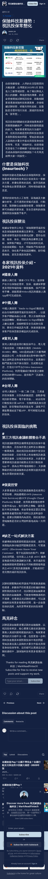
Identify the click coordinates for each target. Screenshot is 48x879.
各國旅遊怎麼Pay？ (12, 785)
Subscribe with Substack (26, 844)
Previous (10, 703)
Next (39, 703)
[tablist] (13, 721)
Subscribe (32, 4)
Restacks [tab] (20, 721)
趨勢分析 (6, 12)
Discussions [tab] (23, 754)
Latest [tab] (12, 754)
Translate (8, 16)
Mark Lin (12, 31)
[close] (40, 792)
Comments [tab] (8, 721)
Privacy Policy (32, 856)
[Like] (4, 40)
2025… (5, 771)
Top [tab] (5, 754)
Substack (11, 873)
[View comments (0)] (11, 40)
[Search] (43, 754)
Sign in (42, 4)
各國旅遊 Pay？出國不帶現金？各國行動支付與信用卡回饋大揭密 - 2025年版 (21, 765)
